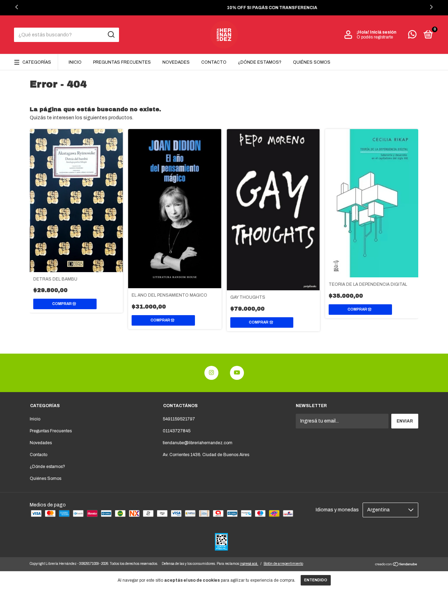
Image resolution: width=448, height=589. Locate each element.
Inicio (75, 62)
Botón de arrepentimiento (283, 564)
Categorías (36, 62)
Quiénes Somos (311, 62)
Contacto (213, 62)
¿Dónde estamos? (259, 62)
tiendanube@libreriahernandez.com (197, 442)
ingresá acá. (249, 564)
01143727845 (176, 430)
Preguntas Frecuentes (122, 62)
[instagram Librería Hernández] (211, 373)
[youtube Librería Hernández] (237, 373)
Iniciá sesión (383, 32)
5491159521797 (179, 419)
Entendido (315, 580)
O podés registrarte (375, 37)
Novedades (176, 62)
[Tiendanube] (396, 565)
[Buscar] (111, 34)
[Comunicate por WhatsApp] (412, 36)
